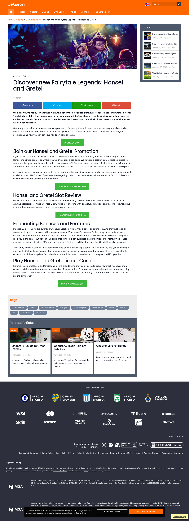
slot (14, 313)
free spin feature (48, 308)
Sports (33, 11)
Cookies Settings (112, 511)
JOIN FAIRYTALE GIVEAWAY (72, 186)
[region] (94, 512)
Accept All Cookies (146, 511)
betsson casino (18, 308)
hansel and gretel (80, 308)
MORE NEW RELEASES (72, 283)
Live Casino (60, 11)
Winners (85, 11)
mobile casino (97, 308)
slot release (26, 313)
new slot (123, 308)
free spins (64, 308)
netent (111, 308)
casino (32, 308)
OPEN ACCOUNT (72, 142)
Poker (73, 11)
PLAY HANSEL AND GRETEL (72, 214)
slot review (40, 313)
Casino (45, 11)
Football (21, 11)
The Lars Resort (102, 11)
